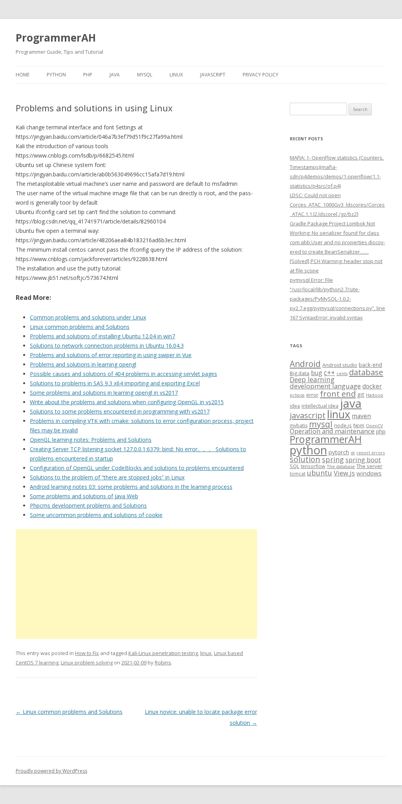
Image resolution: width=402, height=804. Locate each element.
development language (325, 385)
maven (361, 416)
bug (316, 372)
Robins (163, 662)
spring (333, 459)
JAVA (115, 74)
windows (369, 473)
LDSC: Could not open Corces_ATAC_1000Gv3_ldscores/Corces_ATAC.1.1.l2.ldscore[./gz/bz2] (337, 205)
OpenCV (374, 425)
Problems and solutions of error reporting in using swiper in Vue (111, 355)
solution (305, 459)
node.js (343, 425)
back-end (370, 364)
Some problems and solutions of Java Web (84, 496)
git (360, 394)
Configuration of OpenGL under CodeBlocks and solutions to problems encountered (137, 468)
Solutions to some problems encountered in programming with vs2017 (120, 411)
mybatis (298, 425)
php (381, 431)
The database (341, 466)
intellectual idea (320, 406)
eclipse (297, 395)
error (312, 394)
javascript (307, 415)
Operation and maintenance (332, 431)
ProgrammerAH (56, 38)
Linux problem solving (87, 662)
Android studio (339, 364)
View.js (344, 472)
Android (305, 363)
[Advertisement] (136, 584)
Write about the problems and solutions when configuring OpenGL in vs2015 (127, 402)
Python (56, 74)
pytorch (339, 452)
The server (369, 466)
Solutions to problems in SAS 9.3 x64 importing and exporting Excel (115, 383)
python (308, 449)
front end (338, 393)
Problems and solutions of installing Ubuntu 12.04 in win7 (102, 336)
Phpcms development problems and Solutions (88, 505)
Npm (358, 425)
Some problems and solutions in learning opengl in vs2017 (104, 392)
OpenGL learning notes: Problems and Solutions (91, 439)
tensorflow (313, 466)
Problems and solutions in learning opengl (83, 364)
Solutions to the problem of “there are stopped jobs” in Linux (107, 477)
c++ (329, 372)
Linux (176, 74)
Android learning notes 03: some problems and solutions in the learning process (131, 486)
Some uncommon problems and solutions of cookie (96, 515)
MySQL (144, 74)
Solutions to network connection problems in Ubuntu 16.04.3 (107, 345)
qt (353, 453)
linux (206, 653)
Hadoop (374, 395)
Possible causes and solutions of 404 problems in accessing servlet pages (123, 373)
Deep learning (312, 379)
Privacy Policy (260, 74)
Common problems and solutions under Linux (88, 317)
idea (295, 406)
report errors (370, 453)
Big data (299, 373)
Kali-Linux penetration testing (163, 653)
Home (22, 74)
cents (341, 373)
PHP (87, 74)
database (366, 372)
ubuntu (319, 472)
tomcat (297, 473)
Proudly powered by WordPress (51, 771)
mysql (321, 424)
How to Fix (87, 653)
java (351, 403)
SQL (294, 466)
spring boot (363, 460)
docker (372, 386)
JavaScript (212, 74)
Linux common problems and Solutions (80, 326)
